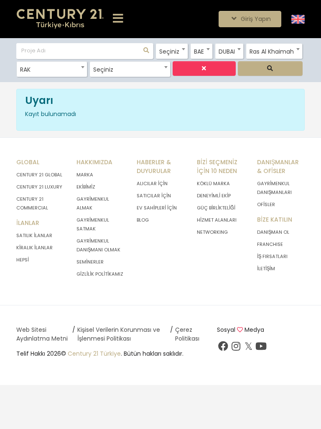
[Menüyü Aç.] (118, 19)
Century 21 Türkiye (94, 353)
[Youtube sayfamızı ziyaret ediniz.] (261, 348)
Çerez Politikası (187, 334)
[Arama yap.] (270, 68)
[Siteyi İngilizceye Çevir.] (298, 19)
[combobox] (171, 51)
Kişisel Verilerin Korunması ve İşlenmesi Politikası (118, 334)
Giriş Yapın (255, 19)
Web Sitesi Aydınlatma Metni (42, 334)
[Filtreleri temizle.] (204, 68)
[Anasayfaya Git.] (60, 19)
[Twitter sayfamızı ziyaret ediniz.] (248, 348)
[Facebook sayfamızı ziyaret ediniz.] (223, 348)
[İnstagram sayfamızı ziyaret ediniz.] (235, 348)
